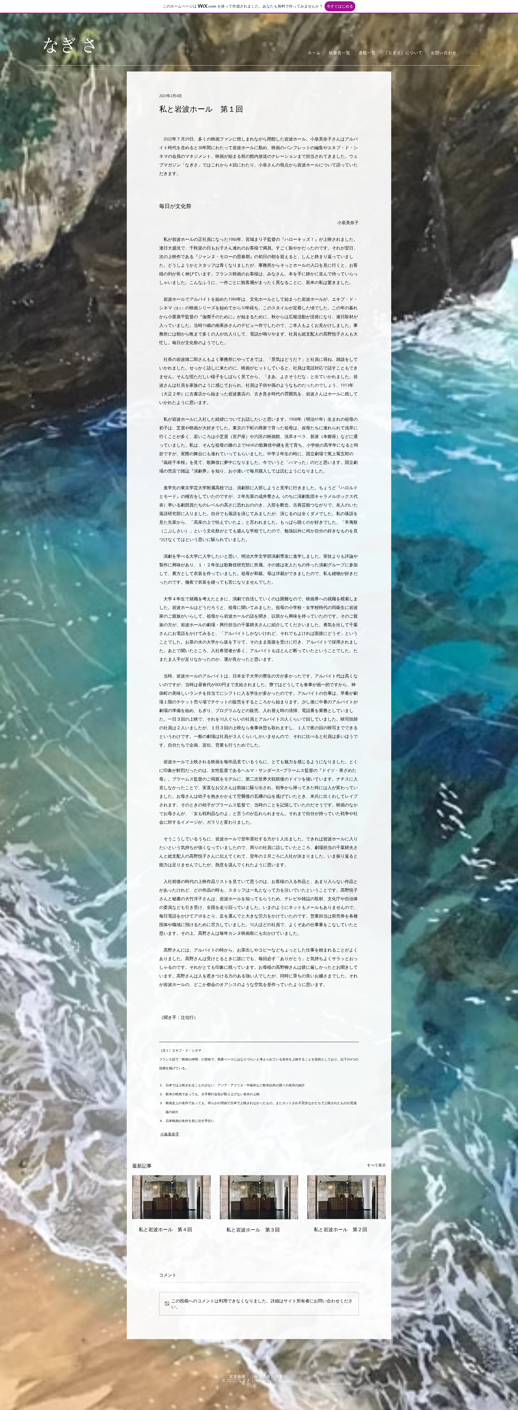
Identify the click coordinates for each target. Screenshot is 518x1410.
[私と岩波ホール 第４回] (171, 1197)
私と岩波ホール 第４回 (165, 1229)
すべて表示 (376, 1165)
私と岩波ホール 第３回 (253, 1229)
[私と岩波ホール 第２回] (346, 1197)
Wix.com (286, 1380)
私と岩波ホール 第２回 (340, 1229)
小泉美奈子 (169, 1134)
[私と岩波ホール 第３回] (259, 1197)
